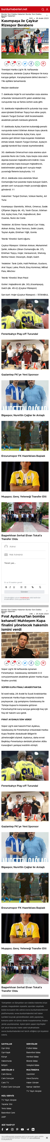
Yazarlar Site (6, 1104)
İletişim (4, 1065)
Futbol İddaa (31, 1048)
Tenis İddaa (6, 1109)
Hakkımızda (6, 1061)
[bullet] (25, 587)
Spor (3, 17)
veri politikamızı (34, 1138)
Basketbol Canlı (8, 1113)
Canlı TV (5, 1083)
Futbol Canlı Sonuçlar (10, 1087)
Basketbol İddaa (33, 1053)
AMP (3, 1117)
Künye (4, 1057)
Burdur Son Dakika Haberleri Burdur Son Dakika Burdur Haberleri (21, 15)
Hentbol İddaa (32, 1057)
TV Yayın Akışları (34, 1091)
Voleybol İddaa (32, 1065)
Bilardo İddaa (32, 1061)
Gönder (24, 592)
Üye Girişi (5, 1048)
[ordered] (21, 587)
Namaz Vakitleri (33, 1087)
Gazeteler (30, 1074)
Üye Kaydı (5, 1053)
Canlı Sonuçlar (7, 1078)
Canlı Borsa (6, 1074)
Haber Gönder (32, 1083)
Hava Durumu (32, 1078)
